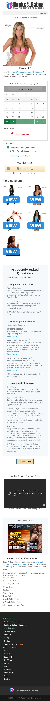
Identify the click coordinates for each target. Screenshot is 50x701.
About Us (7, 635)
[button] (6, 88)
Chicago (7, 654)
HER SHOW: (9, 143)
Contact (7, 641)
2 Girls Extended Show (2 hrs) (23, 151)
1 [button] (19, 122)
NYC (6, 651)
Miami (6, 666)
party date (34, 18)
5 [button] (43, 122)
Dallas (6, 676)
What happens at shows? (20, 156)
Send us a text (13, 644)
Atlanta (6, 663)
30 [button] (7, 122)
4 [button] (37, 122)
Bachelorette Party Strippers (15, 625)
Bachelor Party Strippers (13, 622)
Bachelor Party (8, 578)
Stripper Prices (9, 631)
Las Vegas (8, 660)
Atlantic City (8, 673)
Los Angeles (8, 657)
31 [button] (13, 122)
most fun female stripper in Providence (27, 72)
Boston (7, 679)
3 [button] (31, 122)
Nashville (7, 670)
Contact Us (25, 461)
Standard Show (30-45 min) (22, 147)
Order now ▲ (12, 336)
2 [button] (25, 122)
